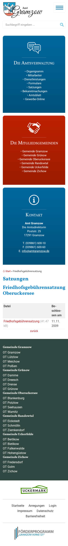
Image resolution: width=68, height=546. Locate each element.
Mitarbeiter (35, 75)
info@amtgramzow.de (35, 251)
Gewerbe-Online (35, 99)
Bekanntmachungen (34, 91)
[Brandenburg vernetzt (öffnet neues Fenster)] (34, 538)
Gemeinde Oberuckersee (34, 159)
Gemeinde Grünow (34, 155)
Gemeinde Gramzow (35, 151)
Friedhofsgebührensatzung (22, 321)
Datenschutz (45, 511)
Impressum (24, 511)
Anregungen (37, 505)
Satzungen (34, 87)
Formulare (35, 83)
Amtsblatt (35, 95)
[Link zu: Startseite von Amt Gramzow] (22, 10)
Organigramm (34, 71)
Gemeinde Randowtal (35, 163)
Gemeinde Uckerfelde (34, 167)
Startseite (18, 505)
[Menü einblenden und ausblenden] (59, 7)
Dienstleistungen (35, 79)
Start (8, 271)
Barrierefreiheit (35, 516)
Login (52, 505)
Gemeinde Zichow (35, 171)
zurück (34, 331)
